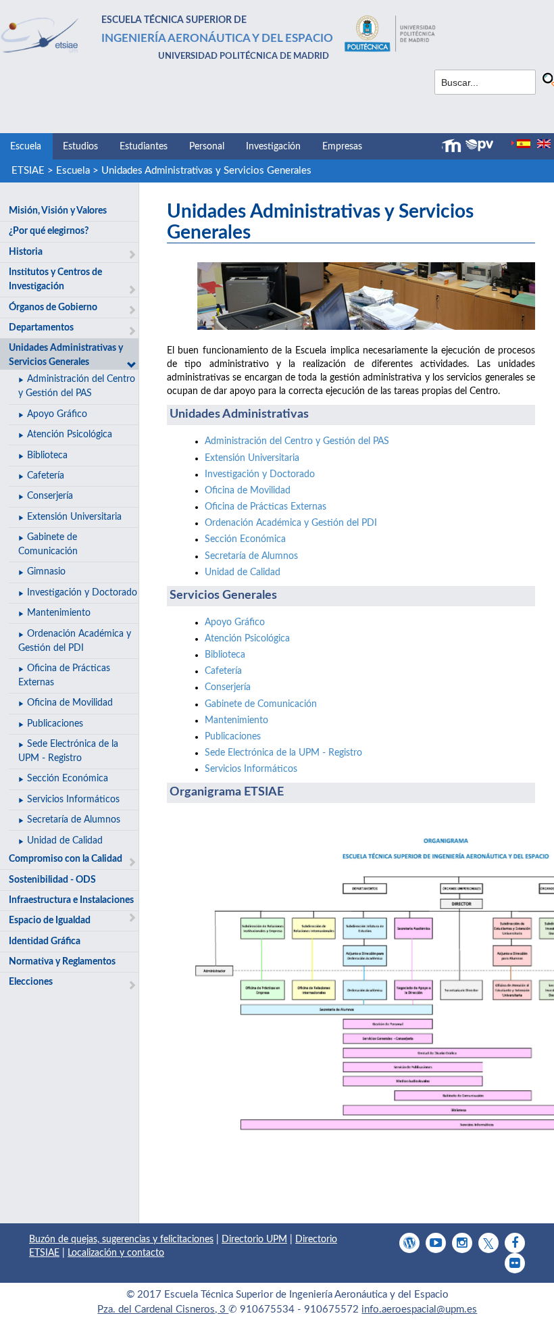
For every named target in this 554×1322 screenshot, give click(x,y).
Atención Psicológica (69, 434)
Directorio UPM (254, 1239)
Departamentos (41, 328)
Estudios (80, 146)
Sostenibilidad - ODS (52, 880)
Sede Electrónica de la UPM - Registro (283, 753)
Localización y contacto (116, 1253)
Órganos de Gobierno (53, 307)
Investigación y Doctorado (82, 592)
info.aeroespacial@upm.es (419, 1309)
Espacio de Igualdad (50, 920)
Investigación (273, 146)
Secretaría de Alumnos (73, 820)
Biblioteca (47, 455)
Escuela (25, 146)
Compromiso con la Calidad (65, 859)
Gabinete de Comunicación (261, 704)
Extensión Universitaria (74, 517)
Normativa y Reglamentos (62, 961)
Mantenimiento (59, 613)
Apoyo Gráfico (57, 414)
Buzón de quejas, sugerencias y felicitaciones (121, 1239)
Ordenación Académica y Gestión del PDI (291, 523)
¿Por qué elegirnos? (49, 231)
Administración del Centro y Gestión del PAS (297, 441)
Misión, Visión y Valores (58, 211)
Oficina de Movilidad (70, 703)
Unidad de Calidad (65, 841)
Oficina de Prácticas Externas (265, 507)
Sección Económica (67, 778)
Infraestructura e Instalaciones (71, 900)
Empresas (342, 146)
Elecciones (31, 982)
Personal (206, 146)
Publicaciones (55, 724)
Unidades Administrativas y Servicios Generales (206, 171)
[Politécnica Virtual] (479, 145)
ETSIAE (28, 171)
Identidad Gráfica (44, 941)
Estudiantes (144, 146)
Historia (26, 252)
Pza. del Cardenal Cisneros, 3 (162, 1309)
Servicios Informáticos (73, 799)
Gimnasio (46, 572)
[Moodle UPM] (453, 146)
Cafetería (45, 476)
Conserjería (50, 496)
